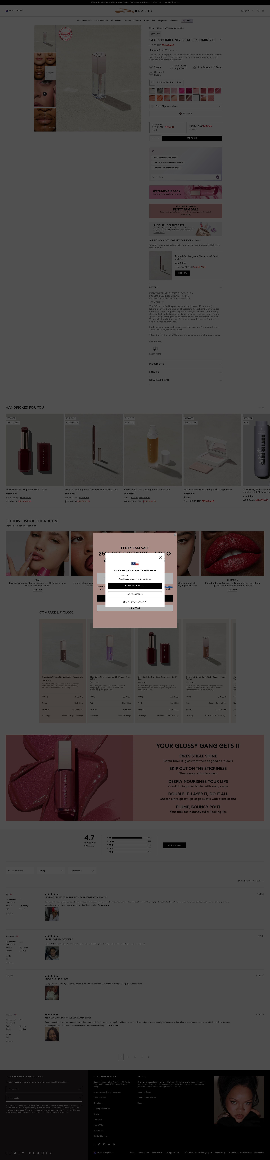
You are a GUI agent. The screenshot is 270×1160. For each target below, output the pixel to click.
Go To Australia (135, 594)
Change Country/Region (135, 602)
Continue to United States (135, 586)
